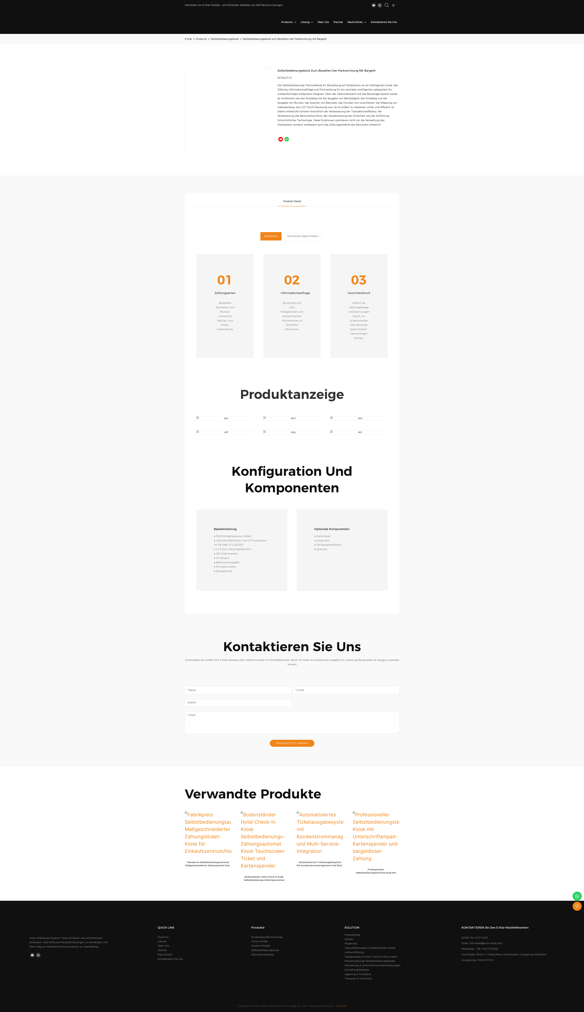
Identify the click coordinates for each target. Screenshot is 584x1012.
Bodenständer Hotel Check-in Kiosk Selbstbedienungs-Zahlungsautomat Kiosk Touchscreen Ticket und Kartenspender (264, 879)
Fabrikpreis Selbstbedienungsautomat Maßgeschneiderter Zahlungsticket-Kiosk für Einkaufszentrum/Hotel (208, 864)
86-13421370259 (487, 948)
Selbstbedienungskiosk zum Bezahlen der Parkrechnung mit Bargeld (285, 39)
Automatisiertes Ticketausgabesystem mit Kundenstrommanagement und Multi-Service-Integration (320, 864)
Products (201, 39)
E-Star (188, 39)
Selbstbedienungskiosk (225, 39)
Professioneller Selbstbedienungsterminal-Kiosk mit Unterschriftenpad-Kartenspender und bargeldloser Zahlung (375, 871)
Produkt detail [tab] (292, 201)
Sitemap (341, 1006)
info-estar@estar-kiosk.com (485, 943)
